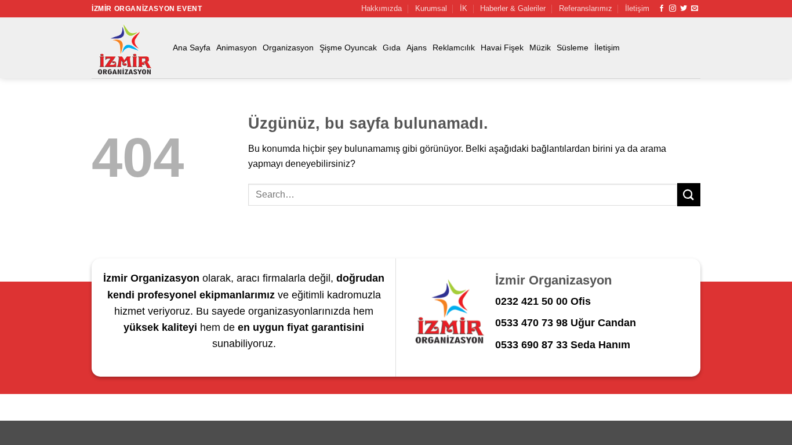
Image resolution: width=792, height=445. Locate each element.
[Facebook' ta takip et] (661, 9)
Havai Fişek (502, 47)
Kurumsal (431, 8)
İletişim (637, 8)
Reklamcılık (454, 47)
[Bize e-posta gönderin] (694, 9)
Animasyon (236, 47)
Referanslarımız (585, 8)
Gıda (392, 47)
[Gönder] (688, 194)
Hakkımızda (381, 8)
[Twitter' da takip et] (683, 9)
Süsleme (572, 47)
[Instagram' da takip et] (672, 9)
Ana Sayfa (191, 47)
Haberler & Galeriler (513, 8)
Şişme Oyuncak (348, 47)
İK (463, 8)
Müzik (540, 47)
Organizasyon (288, 47)
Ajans (416, 47)
